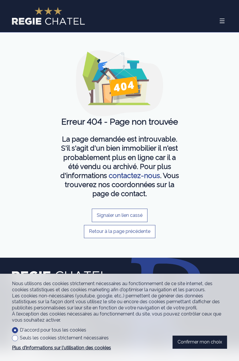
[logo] (48, 16)
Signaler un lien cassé (120, 215)
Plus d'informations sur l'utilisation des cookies (61, 347)
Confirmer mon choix (200, 342)
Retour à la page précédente (119, 231)
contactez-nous (134, 175)
